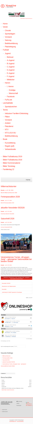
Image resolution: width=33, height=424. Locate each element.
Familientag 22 (8, 169)
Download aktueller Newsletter (7, 213)
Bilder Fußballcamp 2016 (12, 160)
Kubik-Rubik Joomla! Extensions (26, 18)
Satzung (8, 40)
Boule (5, 139)
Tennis (5, 110)
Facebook (10, 96)
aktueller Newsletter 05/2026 (13, 207)
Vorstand (8, 37)
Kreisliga (12, 90)
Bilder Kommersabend (11, 163)
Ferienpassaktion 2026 (10, 196)
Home (5, 24)
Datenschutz (5, 411)
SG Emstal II (7, 318)
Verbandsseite (10, 149)
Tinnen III (13, 318)
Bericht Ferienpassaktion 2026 (7, 202)
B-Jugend (10, 63)
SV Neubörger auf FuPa (5, 340)
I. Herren (10, 86)
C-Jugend (10, 67)
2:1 (29, 325)
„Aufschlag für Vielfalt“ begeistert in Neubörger (12, 292)
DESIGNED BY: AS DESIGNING (16, 421)
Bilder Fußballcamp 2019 (12, 156)
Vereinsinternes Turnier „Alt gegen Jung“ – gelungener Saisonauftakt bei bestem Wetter (16, 259)
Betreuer (10, 57)
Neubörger (7, 326)
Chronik (8, 30)
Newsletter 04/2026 (6, 283)
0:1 (31, 321)
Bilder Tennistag (9, 166)
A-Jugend (10, 60)
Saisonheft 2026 (7, 218)
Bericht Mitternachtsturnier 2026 (9, 192)
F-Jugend (10, 76)
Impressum (4, 409)
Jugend (7, 53)
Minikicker (10, 79)
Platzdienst (9, 126)
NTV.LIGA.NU (10, 133)
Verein (5, 27)
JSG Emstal (15, 322)
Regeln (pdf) (9, 146)
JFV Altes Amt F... (8, 322)
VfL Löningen (13, 332)
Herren (7, 83)
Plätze (7, 117)
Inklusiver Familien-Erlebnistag (16, 113)
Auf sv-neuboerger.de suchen (7, 346)
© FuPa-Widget (29, 338)
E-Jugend (10, 73)
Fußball (6, 50)
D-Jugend (10, 70)
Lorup (12, 326)
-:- (31, 331)
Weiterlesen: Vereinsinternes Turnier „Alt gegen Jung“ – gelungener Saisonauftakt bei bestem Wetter (17, 278)
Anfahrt (7, 123)
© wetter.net (3, 373)
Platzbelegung (10, 46)
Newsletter (4, 289)
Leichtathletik (8, 103)
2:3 (31, 317)
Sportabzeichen (11, 106)
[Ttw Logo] (16, 14)
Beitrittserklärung (11, 43)
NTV (6, 129)
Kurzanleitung (10, 143)
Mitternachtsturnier (8, 186)
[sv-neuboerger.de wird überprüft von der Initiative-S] (29, 403)
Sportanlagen (10, 34)
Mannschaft (13, 93)
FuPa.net (8, 100)
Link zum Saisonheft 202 (6, 227)
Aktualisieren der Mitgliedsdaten (9, 286)
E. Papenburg (7, 336)
